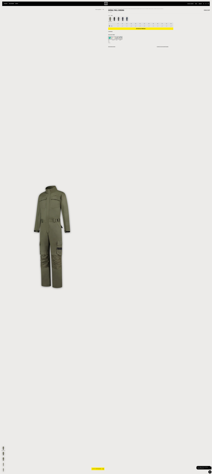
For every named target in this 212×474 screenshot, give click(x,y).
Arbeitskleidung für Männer (144, 8)
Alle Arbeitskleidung (111, 8)
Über (196, 3)
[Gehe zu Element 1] (3, 448)
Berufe (16, 3)
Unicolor (158, 8)
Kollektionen (11, 3)
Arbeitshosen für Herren (127, 8)
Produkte (6, 3)
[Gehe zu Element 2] (3, 453)
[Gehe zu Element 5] (3, 469)
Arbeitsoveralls (151, 8)
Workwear (161, 8)
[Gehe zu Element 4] (3, 464)
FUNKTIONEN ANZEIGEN (111, 46)
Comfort (155, 8)
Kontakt (200, 3)
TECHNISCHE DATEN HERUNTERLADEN (162, 46)
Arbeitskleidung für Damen (135, 8)
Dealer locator (190, 3)
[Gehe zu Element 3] (3, 459)
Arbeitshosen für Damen (119, 8)
